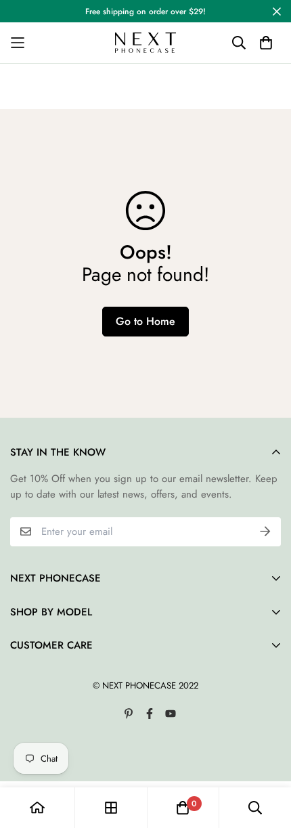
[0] (182, 807)
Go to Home (145, 321)
